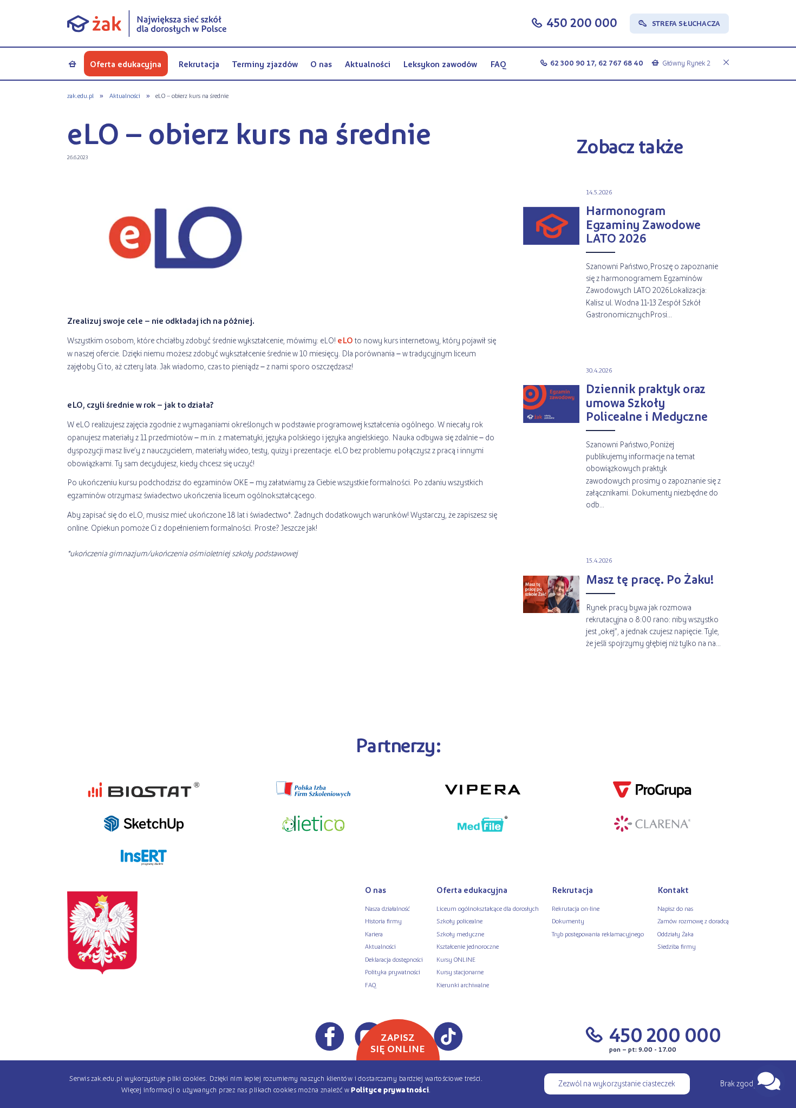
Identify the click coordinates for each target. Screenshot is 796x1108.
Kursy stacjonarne (460, 971)
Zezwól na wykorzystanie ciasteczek (616, 1083)
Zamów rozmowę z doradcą (693, 920)
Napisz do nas (675, 908)
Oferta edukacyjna (125, 63)
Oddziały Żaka (675, 933)
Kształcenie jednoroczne (467, 946)
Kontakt (673, 890)
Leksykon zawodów (440, 63)
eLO (345, 340)
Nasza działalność (387, 908)
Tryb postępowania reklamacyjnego (598, 933)
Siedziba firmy (676, 946)
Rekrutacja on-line (575, 908)
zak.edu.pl (80, 95)
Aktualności (367, 63)
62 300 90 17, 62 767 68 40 (596, 62)
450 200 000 (581, 22)
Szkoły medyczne (460, 933)
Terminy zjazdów (265, 63)
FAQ (498, 63)
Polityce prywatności (390, 1089)
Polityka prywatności (392, 971)
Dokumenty (568, 920)
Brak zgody (739, 1083)
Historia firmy (383, 920)
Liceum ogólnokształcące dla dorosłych (487, 908)
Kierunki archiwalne (462, 984)
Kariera (374, 933)
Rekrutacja (198, 63)
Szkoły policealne (459, 920)
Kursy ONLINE (455, 959)
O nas (321, 63)
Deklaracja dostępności (394, 959)
